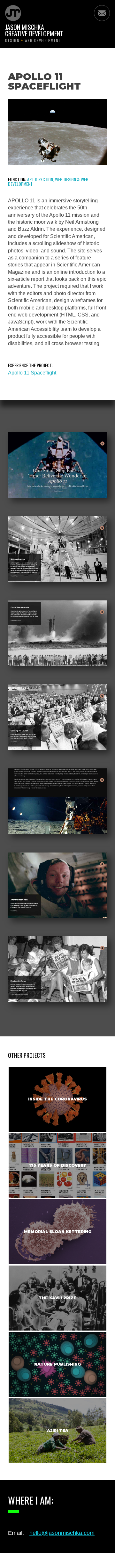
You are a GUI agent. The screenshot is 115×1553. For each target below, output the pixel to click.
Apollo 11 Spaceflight (32, 372)
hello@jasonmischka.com (62, 1533)
